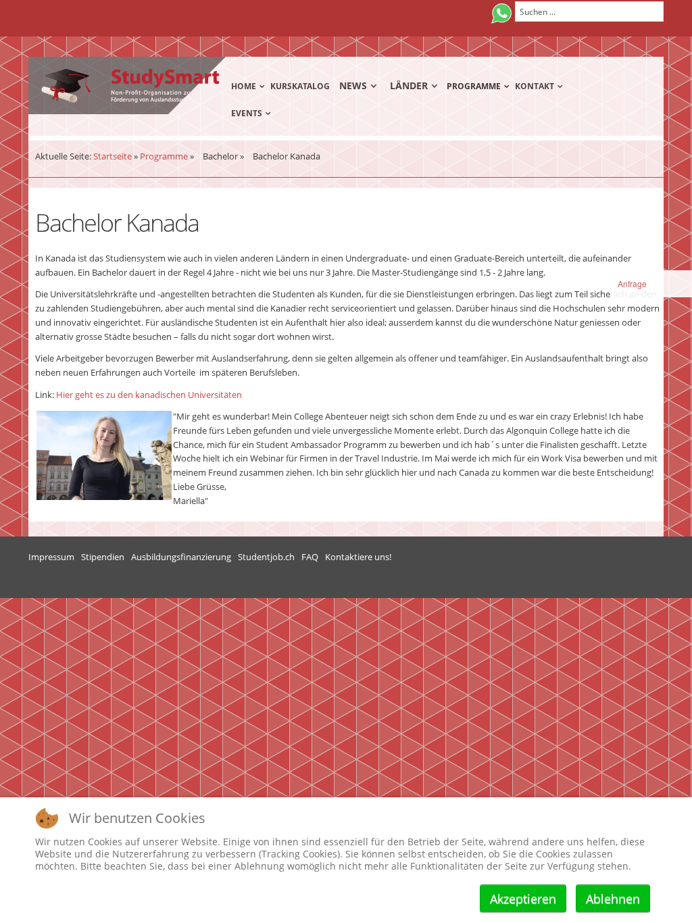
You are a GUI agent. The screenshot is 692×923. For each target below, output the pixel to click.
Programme (164, 156)
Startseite (112, 156)
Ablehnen (613, 899)
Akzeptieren (523, 899)
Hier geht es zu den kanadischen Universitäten (149, 395)
